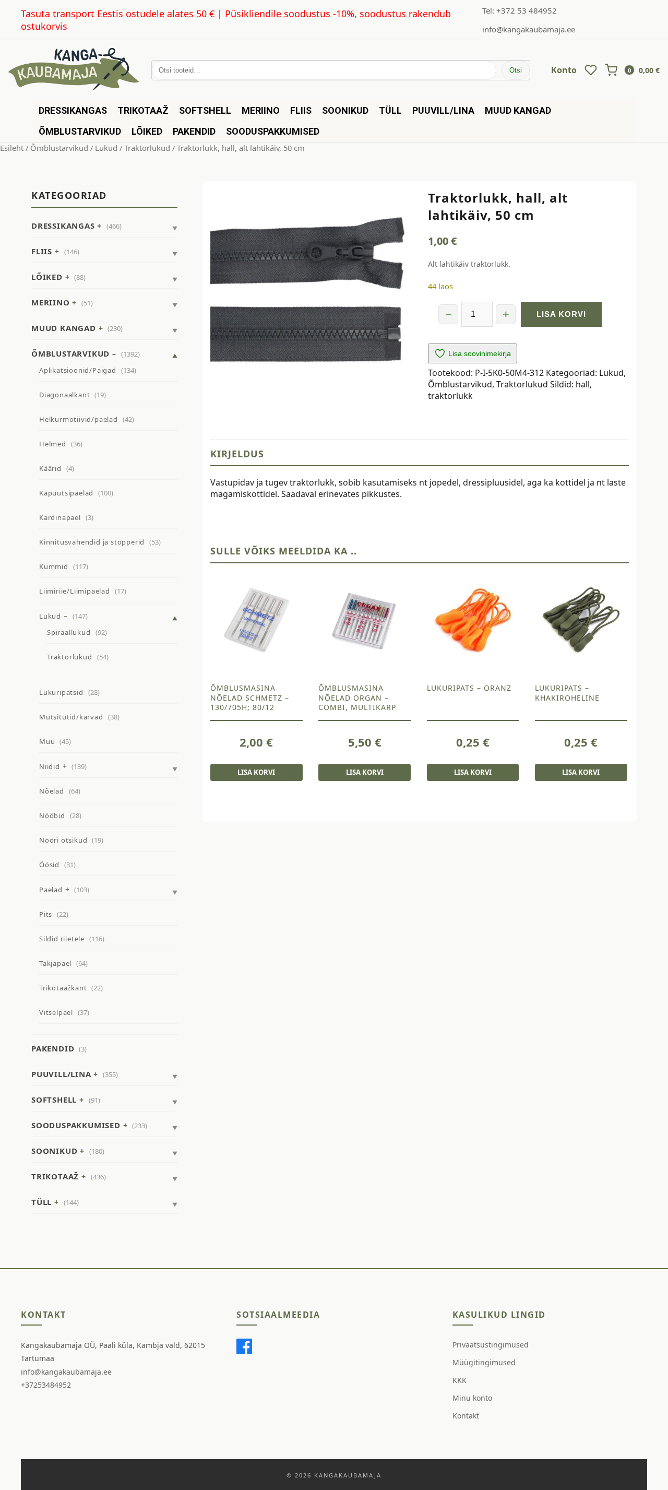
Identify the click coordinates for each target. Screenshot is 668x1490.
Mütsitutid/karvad (71, 717)
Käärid (50, 468)
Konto (564, 70)
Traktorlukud (147, 148)
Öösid (49, 864)
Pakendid (194, 131)
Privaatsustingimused (490, 1345)
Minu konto (472, 1398)
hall (583, 384)
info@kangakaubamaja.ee (528, 29)
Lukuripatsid (61, 692)
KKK (459, 1380)
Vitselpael (56, 1012)
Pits (45, 914)
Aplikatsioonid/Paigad (77, 370)
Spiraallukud (69, 632)
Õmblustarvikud (80, 131)
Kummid (53, 566)
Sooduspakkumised (272, 131)
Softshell (205, 110)
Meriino (261, 110)
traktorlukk (450, 395)
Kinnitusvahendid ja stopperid (92, 542)
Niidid (49, 766)
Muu (47, 741)
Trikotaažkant (63, 987)
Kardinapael (60, 517)
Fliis (301, 110)
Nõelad (51, 791)
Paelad (51, 889)
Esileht (11, 148)
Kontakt (465, 1416)
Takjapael (55, 963)
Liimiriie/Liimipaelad (74, 591)
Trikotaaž (143, 110)
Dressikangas (73, 110)
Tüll (390, 110)
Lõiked (147, 131)
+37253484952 (46, 1385)
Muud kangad (518, 110)
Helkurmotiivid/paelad (78, 419)
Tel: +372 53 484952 (519, 10)
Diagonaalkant (64, 394)
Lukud (106, 148)
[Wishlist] (590, 70)
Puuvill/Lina (443, 110)
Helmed (52, 443)
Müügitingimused (484, 1362)
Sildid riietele (62, 938)
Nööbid (52, 815)
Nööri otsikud (63, 840)
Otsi (515, 70)
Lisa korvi (561, 314)
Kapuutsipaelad (66, 493)
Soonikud (345, 110)
